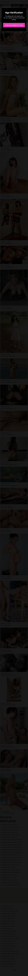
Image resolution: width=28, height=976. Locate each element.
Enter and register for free (14, 25)
